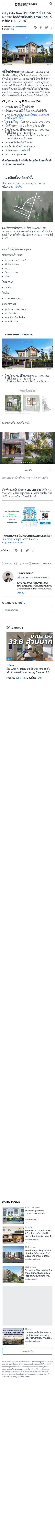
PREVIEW (36, 563)
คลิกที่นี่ (26, 150)
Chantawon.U (33, 1239)
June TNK (21, 677)
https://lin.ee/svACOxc (13, 542)
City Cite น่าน (23, 563)
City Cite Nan (9, 563)
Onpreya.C (32, 1279)
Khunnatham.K (20, 26)
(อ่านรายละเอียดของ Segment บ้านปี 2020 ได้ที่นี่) (27, 116)
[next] (50, 469)
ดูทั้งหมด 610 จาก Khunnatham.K (33, 577)
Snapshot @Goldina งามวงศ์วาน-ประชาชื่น (35, 1212)
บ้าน (12, 29)
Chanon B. (32, 1219)
